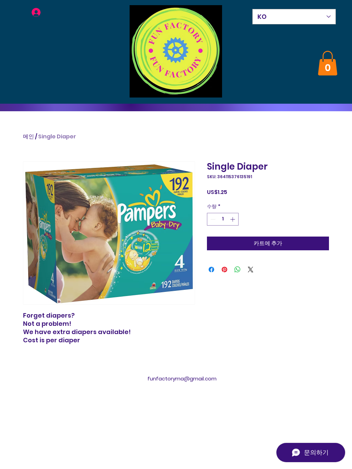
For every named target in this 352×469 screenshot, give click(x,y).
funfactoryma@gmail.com (182, 378)
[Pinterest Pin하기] (224, 269)
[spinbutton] (223, 219)
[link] (327, 63)
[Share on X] (250, 269)
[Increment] (233, 219)
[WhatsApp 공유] (237, 269)
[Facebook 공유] (211, 269)
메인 (28, 136)
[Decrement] (212, 219)
